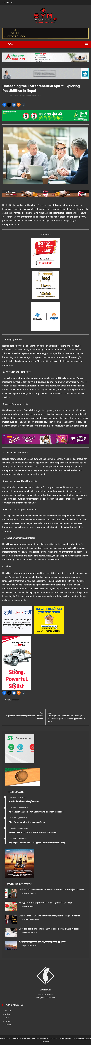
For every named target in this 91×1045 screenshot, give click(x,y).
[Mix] (19, 105)
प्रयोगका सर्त (45, 1041)
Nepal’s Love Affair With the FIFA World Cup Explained (32, 832)
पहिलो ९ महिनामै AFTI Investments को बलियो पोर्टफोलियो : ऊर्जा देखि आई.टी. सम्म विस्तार (51, 890)
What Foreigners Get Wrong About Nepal (27, 822)
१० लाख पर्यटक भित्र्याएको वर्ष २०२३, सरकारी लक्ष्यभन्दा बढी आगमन (42, 942)
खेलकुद (7, 1018)
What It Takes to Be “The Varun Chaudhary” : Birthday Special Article (49, 916)
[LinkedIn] (14, 105)
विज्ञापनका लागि (85, 1039)
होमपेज (10, 44)
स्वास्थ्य (7, 1021)
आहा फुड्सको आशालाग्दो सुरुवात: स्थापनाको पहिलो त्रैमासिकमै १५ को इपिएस (45, 903)
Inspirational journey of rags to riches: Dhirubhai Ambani (24, 716)
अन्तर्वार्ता (8, 1011)
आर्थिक (7, 1014)
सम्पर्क (78, 1039)
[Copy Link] (23, 105)
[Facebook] (4, 105)
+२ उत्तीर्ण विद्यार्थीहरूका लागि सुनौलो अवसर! (24, 801)
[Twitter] (9, 105)
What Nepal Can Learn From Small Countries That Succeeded (36, 812)
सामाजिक (8, 1025)
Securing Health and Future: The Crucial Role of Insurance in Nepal (49, 929)
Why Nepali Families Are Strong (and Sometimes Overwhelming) (37, 843)
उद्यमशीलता (15, 700)
